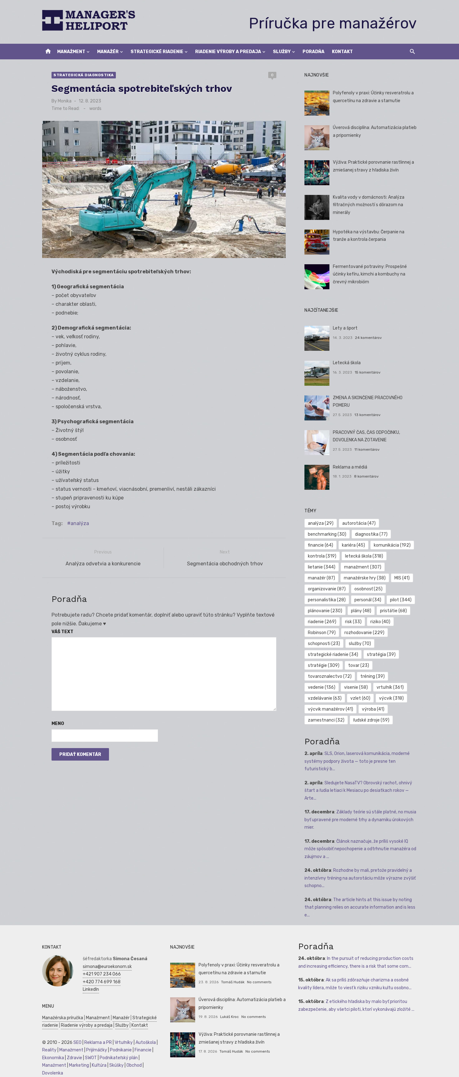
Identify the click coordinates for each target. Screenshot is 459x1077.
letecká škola (364, 556)
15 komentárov (368, 372)
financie (320, 545)
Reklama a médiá (350, 467)
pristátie (393, 610)
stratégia (381, 654)
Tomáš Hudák (232, 982)
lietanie (321, 567)
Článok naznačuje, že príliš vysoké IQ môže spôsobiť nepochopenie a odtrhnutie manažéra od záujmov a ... (360, 849)
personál (367, 600)
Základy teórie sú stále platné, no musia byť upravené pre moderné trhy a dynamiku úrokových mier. (360, 819)
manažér (321, 578)
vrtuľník (390, 687)
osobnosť (368, 589)
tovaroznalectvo (330, 676)
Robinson (322, 632)
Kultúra (99, 1065)
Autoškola (146, 1042)
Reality (49, 1050)
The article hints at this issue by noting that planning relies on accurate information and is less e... (359, 907)
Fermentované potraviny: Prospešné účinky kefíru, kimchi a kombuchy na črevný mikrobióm (370, 274)
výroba (373, 709)
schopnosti (324, 643)
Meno (58, 723)
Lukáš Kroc (229, 1017)
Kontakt (342, 51)
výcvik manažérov (330, 709)
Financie (143, 1050)
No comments (259, 982)
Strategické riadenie (157, 51)
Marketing (79, 1065)
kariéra (353, 545)
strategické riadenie (333, 654)
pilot (401, 600)
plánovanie (325, 610)
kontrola (322, 556)
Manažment (71, 51)
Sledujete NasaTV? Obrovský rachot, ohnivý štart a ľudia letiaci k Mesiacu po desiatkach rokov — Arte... (358, 790)
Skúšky (116, 1065)
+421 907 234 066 (102, 974)
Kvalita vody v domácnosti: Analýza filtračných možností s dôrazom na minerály (368, 205)
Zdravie (74, 1057)
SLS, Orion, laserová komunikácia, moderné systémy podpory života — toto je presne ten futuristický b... (357, 761)
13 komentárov (367, 415)
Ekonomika (53, 1057)
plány (361, 610)
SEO (77, 1042)
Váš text (62, 631)
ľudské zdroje (371, 720)
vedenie (321, 687)
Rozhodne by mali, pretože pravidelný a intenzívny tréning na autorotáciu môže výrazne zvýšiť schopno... (360, 878)
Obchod (134, 1065)
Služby (282, 51)
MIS (402, 578)
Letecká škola (347, 362)
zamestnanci (326, 720)
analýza (80, 523)
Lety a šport (345, 328)
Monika (65, 101)
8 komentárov (366, 476)
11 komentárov (367, 449)
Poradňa (313, 51)
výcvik (391, 698)
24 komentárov (368, 337)
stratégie (323, 665)
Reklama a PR (98, 1042)
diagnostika (371, 534)
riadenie (322, 621)
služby (360, 643)
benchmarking (327, 534)
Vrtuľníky (124, 1042)
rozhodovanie (364, 632)
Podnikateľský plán (119, 1057)
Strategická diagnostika (83, 75)
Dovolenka (52, 1073)
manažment (362, 567)
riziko (380, 621)
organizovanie (327, 589)
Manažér (108, 51)
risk (353, 621)
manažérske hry (365, 578)
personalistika (327, 600)
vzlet (360, 698)
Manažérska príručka (62, 1017)
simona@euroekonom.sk (107, 966)
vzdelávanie (325, 698)
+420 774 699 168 (102, 982)
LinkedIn (91, 989)
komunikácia (392, 545)
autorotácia (359, 523)
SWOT (91, 1057)
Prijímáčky (96, 1050)
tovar (358, 665)
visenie (356, 687)
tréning (372, 676)
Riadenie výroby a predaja (228, 51)
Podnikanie (121, 1050)
